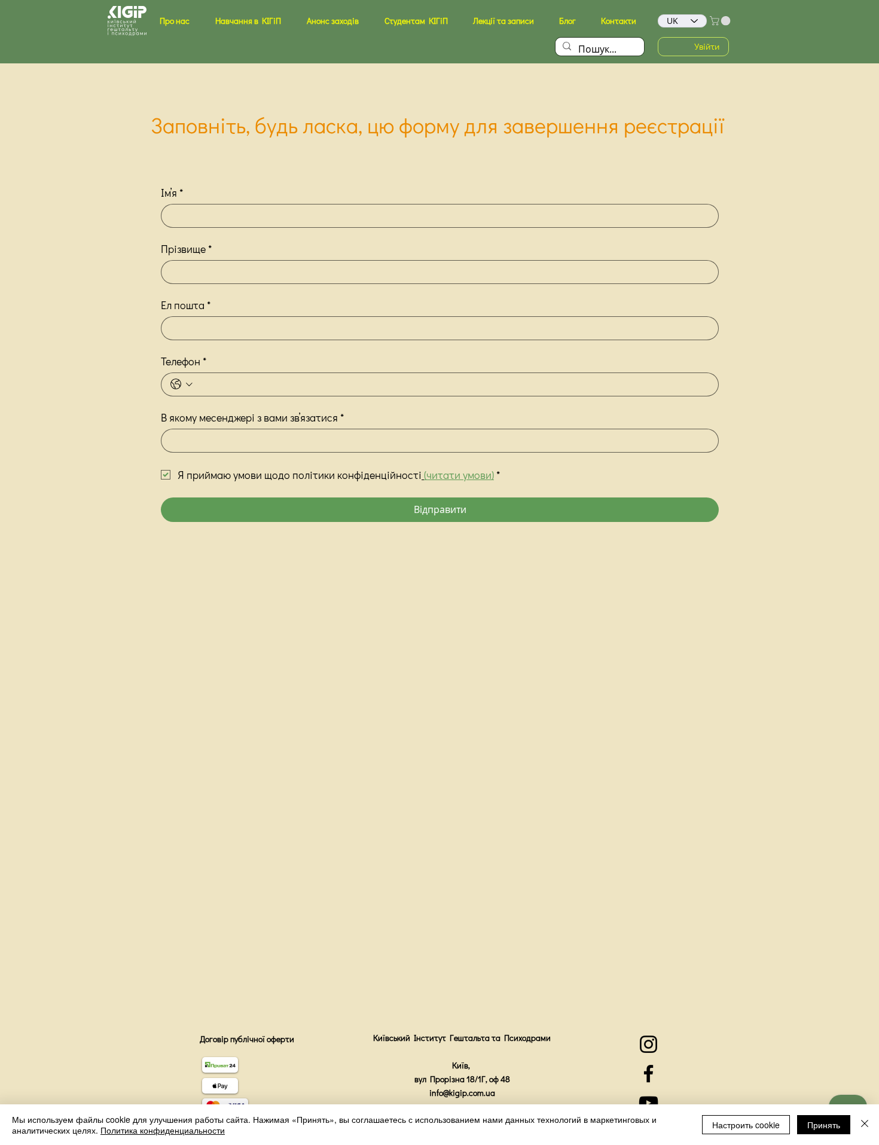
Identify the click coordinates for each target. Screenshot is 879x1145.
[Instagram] (648, 1044)
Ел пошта (185, 305)
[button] (174, 21)
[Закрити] (864, 1124)
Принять (823, 1125)
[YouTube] (648, 1103)
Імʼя (172, 192)
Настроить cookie (746, 1125)
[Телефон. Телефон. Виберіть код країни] (181, 384)
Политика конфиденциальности (162, 1130)
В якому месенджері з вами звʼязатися (252, 417)
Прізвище (186, 248)
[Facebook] (648, 1073)
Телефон (183, 361)
